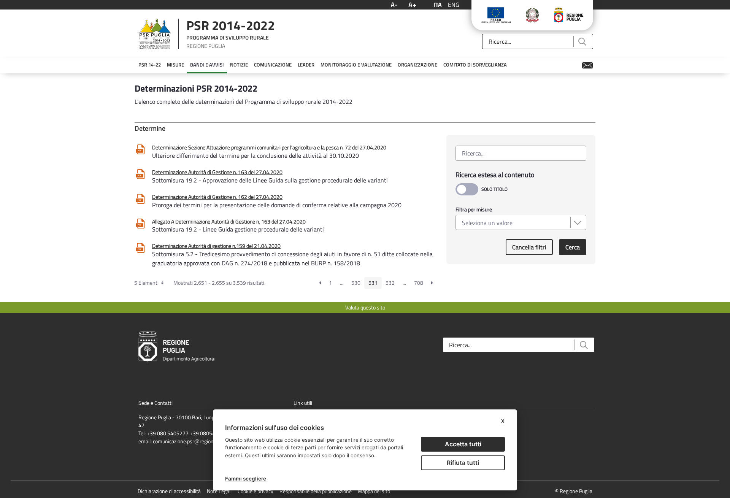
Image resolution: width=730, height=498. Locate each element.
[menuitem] (149, 65)
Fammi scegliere (245, 479)
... (341, 283)
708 (418, 283)
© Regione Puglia (573, 491)
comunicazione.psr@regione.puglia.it (194, 441)
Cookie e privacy (255, 491)
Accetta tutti (463, 444)
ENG (453, 4)
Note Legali (219, 491)
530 (355, 283)
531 (373, 283)
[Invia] (582, 41)
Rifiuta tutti (463, 462)
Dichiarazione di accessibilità (169, 491)
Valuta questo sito (365, 307)
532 (390, 283)
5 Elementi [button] (147, 283)
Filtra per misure (473, 209)
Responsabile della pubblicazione (315, 491)
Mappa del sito (374, 491)
